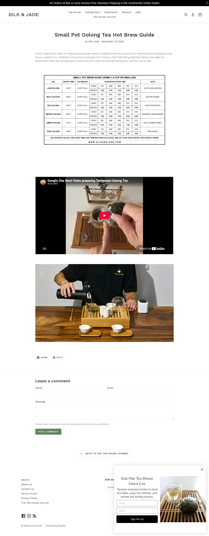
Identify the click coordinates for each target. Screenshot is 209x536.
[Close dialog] (202, 469)
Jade (138, 12)
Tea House (74, 12)
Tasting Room (93, 12)
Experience (111, 12)
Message (40, 401)
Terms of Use (29, 493)
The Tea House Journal (35, 502)
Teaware (126, 12)
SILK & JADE (35, 526)
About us (26, 484)
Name (38, 387)
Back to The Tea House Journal (107, 453)
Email (110, 387)
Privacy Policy (29, 498)
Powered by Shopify (55, 526)
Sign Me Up (137, 519)
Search (25, 479)
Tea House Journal (104, 16)
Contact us (27, 488)
